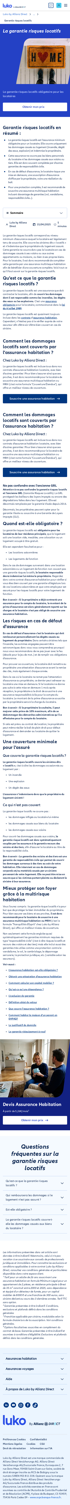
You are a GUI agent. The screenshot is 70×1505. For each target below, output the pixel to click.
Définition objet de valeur (23, 1002)
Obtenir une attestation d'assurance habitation (35, 976)
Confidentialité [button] (38, 1439)
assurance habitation (45, 317)
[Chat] (50, 5)
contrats (26, 317)
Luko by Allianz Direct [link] (15, 14)
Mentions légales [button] (12, 1443)
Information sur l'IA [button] (41, 1448)
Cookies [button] (31, 1443)
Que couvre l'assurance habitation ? (29, 1008)
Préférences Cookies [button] (14, 1439)
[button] (35, 1183)
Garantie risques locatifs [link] (18, 20)
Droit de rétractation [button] (14, 1448)
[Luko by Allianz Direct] (14, 5)
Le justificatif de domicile (22, 1025)
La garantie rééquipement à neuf (27, 1031)
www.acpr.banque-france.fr (45, 1497)
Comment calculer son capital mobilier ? (31, 983)
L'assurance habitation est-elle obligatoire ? (33, 970)
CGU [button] (42, 1443)
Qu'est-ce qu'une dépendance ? (26, 989)
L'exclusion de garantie (21, 995)
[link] (58, 5)
